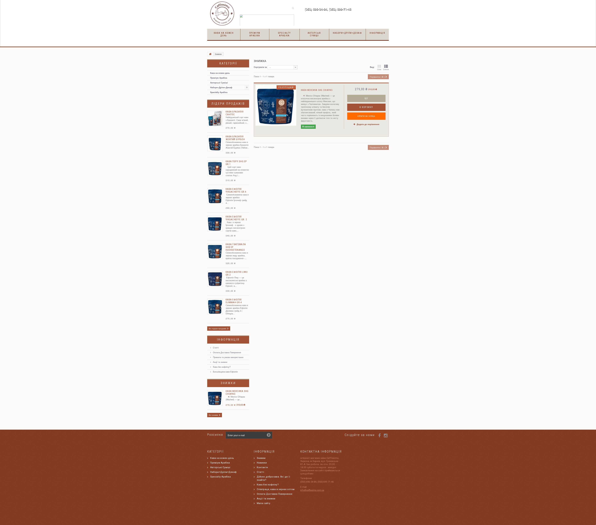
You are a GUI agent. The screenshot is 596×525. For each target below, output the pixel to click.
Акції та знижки (219, 362)
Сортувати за (260, 67)
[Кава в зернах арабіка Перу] (215, 168)
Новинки (262, 462)
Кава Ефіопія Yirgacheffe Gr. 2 (236, 218)
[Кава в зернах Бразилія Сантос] (215, 118)
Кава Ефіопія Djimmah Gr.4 (234, 301)
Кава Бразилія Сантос (235, 113)
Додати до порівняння (368, 124)
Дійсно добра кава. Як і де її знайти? (273, 478)
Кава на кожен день (224, 34)
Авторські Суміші (314, 34)
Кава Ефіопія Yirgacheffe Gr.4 (236, 190)
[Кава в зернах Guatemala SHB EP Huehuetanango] (215, 251)
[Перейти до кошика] (372, 8)
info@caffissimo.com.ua (312, 490)
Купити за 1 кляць (366, 116)
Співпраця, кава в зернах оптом (276, 489)
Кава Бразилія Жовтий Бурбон (235, 138)
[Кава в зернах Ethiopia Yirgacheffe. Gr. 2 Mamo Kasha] (215, 223)
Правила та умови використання (227, 357)
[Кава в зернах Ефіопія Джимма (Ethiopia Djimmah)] (215, 306)
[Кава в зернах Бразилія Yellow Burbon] (215, 143)
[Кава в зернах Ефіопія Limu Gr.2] (215, 279)
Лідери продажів (228, 103)
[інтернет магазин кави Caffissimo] (222, 13)
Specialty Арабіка (284, 34)
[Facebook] (379, 435)
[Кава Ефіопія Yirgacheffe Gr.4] (215, 196)
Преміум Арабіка (254, 34)
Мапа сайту (263, 503)
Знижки (228, 383)
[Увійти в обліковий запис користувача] (361, 8)
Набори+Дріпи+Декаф (347, 33)
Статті (215, 347)
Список (386, 69)
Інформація (377, 33)
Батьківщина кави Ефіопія (225, 371)
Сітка (379, 69)
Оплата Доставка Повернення (226, 352)
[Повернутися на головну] (210, 54)
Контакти (262, 467)
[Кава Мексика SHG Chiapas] (275, 105)
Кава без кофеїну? (221, 366)
